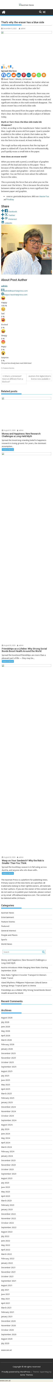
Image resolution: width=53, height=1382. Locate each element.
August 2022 (6, 1231)
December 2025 (8, 1053)
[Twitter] (8, 75)
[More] (44, 75)
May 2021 (5, 1298)
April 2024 (5, 1142)
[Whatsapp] (39, 75)
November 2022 (8, 1218)
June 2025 (5, 1080)
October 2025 (7, 1062)
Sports (4, 939)
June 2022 (5, 1240)
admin (23, 28)
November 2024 (8, 1111)
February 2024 (7, 1151)
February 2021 (7, 1312)
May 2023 (5, 1191)
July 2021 (5, 1289)
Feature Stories (8, 368)
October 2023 (7, 1169)
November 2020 (8, 1325)
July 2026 (5, 1022)
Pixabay (10, 199)
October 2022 (7, 1223)
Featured (5, 926)
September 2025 (8, 1066)
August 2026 (6, 1017)
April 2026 (5, 1035)
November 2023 (8, 1165)
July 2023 (5, 1182)
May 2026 (5, 1031)
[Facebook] (3, 75)
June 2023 (5, 1187)
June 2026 (5, 1026)
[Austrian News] (3, 12)
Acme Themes (26, 1374)
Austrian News (7, 912)
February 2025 (7, 1098)
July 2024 (5, 1129)
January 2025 (7, 1102)
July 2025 (5, 1075)
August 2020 (6, 1339)
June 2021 (5, 1294)
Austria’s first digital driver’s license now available (40, 377)
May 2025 (5, 1084)
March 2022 (6, 1254)
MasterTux (44, 196)
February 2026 (7, 1044)
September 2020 (8, 1334)
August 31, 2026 (9, 430)
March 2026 (6, 1040)
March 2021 (6, 1307)
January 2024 (7, 1156)
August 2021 (6, 1285)
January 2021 (7, 1316)
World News (6, 944)
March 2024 (6, 1147)
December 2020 (8, 1321)
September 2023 (8, 1173)
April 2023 (5, 1196)
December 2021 (8, 1267)
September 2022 (8, 1227)
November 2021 (8, 1272)
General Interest (8, 930)
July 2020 (5, 1343)
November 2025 (8, 1057)
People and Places (9, 935)
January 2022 (7, 1263)
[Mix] (34, 75)
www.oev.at (6, 1350)
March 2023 (6, 1200)
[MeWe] (28, 75)
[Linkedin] (18, 75)
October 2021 (7, 1276)
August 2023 (6, 1178)
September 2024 (8, 1120)
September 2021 (8, 1281)
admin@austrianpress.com (16, 290)
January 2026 (7, 1049)
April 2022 (5, 1249)
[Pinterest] (23, 75)
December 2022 (8, 1214)
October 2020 (7, 1330)
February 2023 (7, 1205)
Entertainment (7, 917)
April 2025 (5, 1089)
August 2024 (6, 1124)
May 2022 (5, 1245)
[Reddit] (13, 75)
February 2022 (7, 1258)
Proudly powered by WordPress (16, 1371)
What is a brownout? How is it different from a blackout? (12, 379)
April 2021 (5, 1303)
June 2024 (5, 1133)
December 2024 (8, 1107)
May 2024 (5, 1138)
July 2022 (5, 1236)
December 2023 (8, 1160)
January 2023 (7, 1209)
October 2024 (7, 1115)
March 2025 (6, 1093)
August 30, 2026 (9, 645)
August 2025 (6, 1071)
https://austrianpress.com (15, 294)
